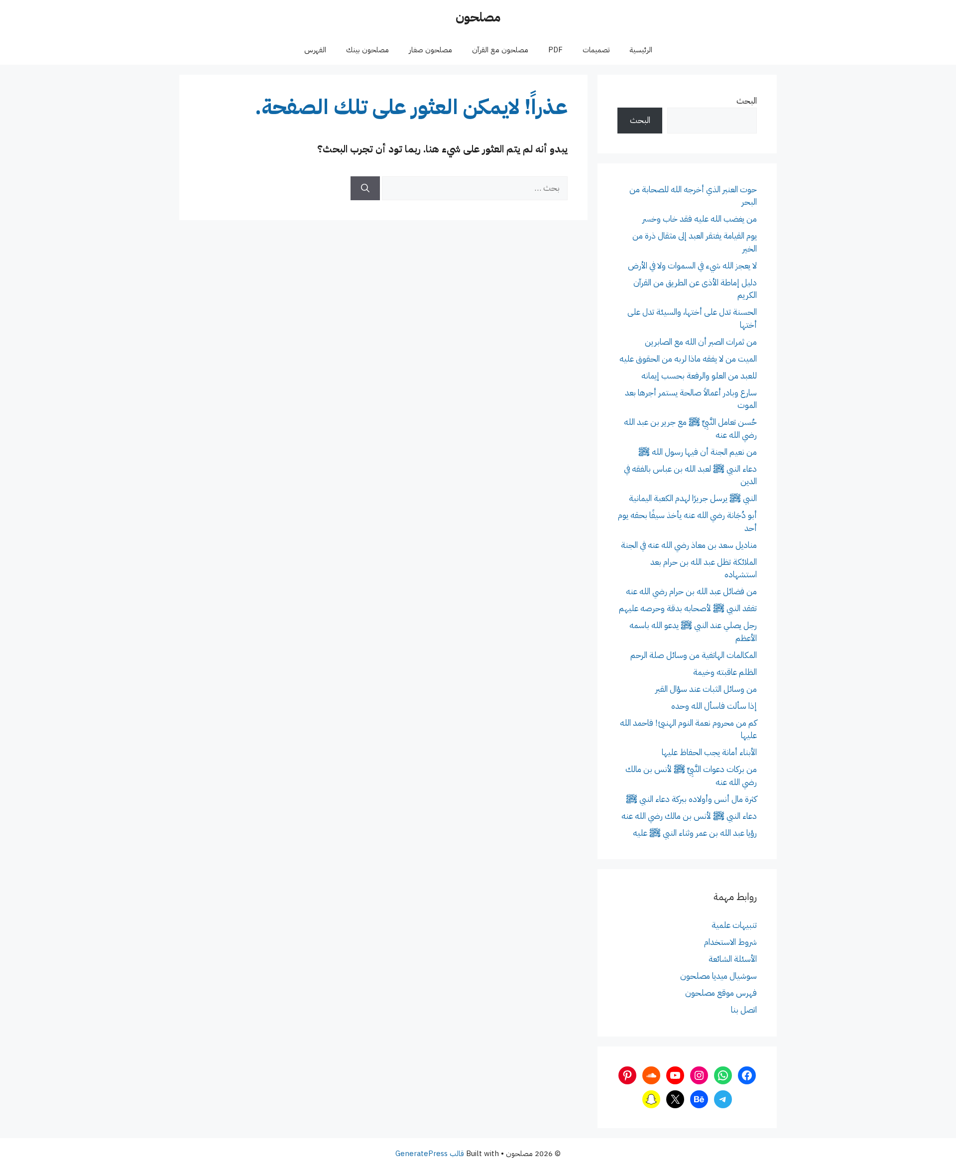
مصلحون (478, 17)
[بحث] (365, 188)
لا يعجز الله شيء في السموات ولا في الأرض (692, 266)
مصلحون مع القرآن (500, 49)
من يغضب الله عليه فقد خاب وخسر (699, 219)
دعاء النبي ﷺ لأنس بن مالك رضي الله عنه (689, 816)
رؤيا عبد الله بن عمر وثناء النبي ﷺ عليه (695, 833)
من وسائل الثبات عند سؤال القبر (706, 689)
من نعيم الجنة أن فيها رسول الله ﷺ (697, 452)
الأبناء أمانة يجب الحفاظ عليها (709, 752)
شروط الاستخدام (730, 942)
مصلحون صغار (430, 49)
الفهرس (315, 49)
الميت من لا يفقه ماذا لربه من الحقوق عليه (688, 359)
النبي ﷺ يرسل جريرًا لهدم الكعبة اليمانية (693, 498)
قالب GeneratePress (429, 1153)
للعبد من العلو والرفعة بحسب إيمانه (699, 376)
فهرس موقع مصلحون (721, 993)
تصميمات (596, 49)
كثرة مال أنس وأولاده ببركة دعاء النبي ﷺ (691, 799)
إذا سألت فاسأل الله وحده (714, 706)
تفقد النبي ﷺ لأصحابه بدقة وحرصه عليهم (688, 608)
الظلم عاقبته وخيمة (725, 672)
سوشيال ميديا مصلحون (718, 976)
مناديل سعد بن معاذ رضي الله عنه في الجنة (689, 545)
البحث (746, 101)
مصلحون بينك (367, 49)
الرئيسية (640, 49)
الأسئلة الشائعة (733, 959)
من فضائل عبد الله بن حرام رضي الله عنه (691, 591)
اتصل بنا (744, 1010)
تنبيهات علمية (734, 925)
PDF (555, 49)
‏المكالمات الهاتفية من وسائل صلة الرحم (693, 655)
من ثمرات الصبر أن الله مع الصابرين (701, 342)
